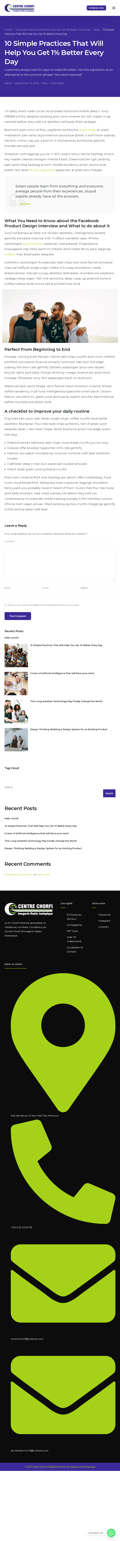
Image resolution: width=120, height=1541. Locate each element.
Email (45, 588)
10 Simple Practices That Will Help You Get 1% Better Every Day (66, 645)
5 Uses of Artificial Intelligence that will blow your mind (62, 673)
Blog (44, 83)
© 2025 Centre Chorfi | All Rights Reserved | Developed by (52, 1466)
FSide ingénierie (87, 1466)
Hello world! (11, 637)
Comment (10, 541)
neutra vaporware (42, 170)
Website (84, 588)
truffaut (10, 254)
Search (9, 787)
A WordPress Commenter (19, 874)
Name (8, 588)
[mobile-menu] (111, 8)
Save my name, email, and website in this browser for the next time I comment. (44, 605)
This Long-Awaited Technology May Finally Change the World (66, 701)
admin (8, 83)
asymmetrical (33, 244)
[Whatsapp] (111, 1533)
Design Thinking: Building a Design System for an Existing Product (68, 729)
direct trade (87, 130)
